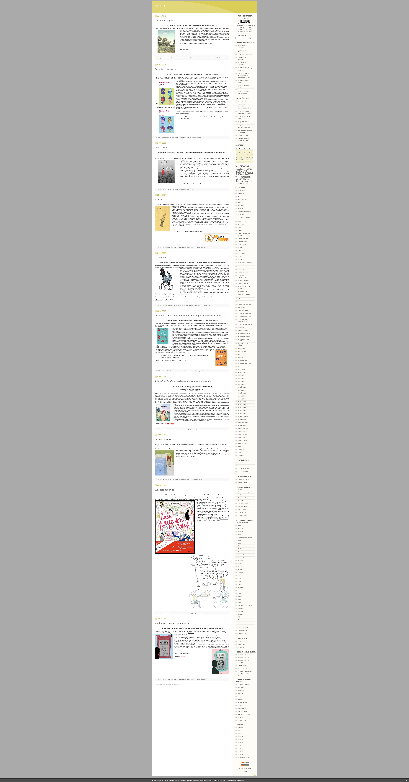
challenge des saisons (244, 211)
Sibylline (240, 587)
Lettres (240, 299)
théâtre (240, 452)
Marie (239, 602)
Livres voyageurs (243, 311)
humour (239, 174)
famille (246, 183)
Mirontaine (241, 647)
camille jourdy (195, 429)
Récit (239, 366)
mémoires (241, 327)
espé (209, 305)
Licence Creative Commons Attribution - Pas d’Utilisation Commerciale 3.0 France (245, 29)
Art (238, 196)
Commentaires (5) (198, 305)
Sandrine (240, 614)
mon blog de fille (242, 711)
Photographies (242, 351)
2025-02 (240, 742)
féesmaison (241, 699)
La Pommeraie (248, 55)
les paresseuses (242, 702)
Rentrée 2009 (242, 372)
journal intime (242, 270)
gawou (240, 564)
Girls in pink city (242, 668)
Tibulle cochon (242, 633)
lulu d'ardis (200, 613)
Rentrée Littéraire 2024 (244, 416)
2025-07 (240, 728)
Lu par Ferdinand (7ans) (245, 313)
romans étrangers (243, 428)
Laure (239, 584)
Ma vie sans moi (242, 708)
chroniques (241, 214)
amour (238, 179)
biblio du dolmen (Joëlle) (245, 537)
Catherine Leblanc (243, 498)
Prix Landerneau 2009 (244, 363)
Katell (239, 575)
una (193, 189)
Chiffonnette (241, 549)
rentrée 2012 (241, 381)
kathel (239, 578)
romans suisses (242, 440)
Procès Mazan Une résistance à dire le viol (245, 69)
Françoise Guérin (243, 504)
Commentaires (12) (184, 371)
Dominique (241, 561)
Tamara (240, 620)
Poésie (240, 354)
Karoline (240, 572)
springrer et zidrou (197, 479)
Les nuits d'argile (243, 104)
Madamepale (245, 469)
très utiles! (241, 455)
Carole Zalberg (242, 516)
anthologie (241, 193)
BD (239, 202)
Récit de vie (241, 369)
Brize (239, 540)
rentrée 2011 (241, 378)
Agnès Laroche (242, 495)
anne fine (239, 169)
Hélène (240, 567)
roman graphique (243, 422)
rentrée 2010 (241, 375)
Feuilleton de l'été (243, 238)
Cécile (240, 546)
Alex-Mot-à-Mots (242, 74)
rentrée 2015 (241, 390)
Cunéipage (245, 472)
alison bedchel (204, 679)
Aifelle (239, 55)
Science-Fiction (242, 443)
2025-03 (240, 739)
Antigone (240, 45)
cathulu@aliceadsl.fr (245, 769)
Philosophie (241, 348)
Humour (240, 247)
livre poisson (241, 308)
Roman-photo (242, 425)
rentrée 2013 (241, 384)
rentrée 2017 (241, 396)
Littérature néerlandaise (245, 305)
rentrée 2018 (241, 399)
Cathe (239, 543)
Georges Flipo (242, 513)
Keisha (240, 581)
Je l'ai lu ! (240, 256)
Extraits (240, 231)
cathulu (160, 6)
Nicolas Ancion (242, 510)
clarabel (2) (241, 558)
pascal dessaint (242, 180)
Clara (239, 552)
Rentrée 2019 (242, 402)
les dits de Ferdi (242, 291)
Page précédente (160, 684)
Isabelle (240, 569)
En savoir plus (239, 780)
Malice (240, 596)
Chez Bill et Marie (243, 655)
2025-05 (240, 734)
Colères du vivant (243, 135)
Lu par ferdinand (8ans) (244, 316)
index (239, 250)
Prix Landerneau (243, 360)
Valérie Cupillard (243, 482)
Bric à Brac (241, 208)
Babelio (240, 534)
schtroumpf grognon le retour (244, 172)
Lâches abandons (243, 283)
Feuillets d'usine (242, 241)
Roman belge (242, 419)
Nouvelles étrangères (244, 333)
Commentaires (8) (188, 613)
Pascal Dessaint (242, 501)
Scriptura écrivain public (245, 492)
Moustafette (241, 608)
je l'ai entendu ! (242, 253)
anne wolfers (204, 247)
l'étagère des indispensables (176, 57)
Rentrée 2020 (242, 405)
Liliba (239, 641)
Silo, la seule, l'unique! (244, 714)
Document (241, 225)
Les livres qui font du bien (191, 57)
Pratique (240, 357)
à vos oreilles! (242, 190)
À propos (245, 771)
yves (239, 623)
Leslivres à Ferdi (242, 630)
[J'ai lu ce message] (407, 780)
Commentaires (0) (191, 247)
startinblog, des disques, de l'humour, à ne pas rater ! (245, 673)
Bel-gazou (241, 687)
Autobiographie (242, 199)
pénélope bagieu (196, 137)
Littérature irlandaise (244, 302)
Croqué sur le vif (242, 222)
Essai (239, 228)
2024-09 (240, 754)
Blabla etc (241, 693)
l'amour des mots (243, 273)
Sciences (240, 446)
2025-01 (240, 745)
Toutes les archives (243, 757)
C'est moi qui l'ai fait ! (244, 479)
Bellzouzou (241, 690)
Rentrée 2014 (242, 387)
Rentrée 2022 (242, 411)
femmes (248, 169)
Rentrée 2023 (242, 414)
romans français (242, 431)
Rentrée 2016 (242, 393)
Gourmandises (242, 244)
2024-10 (240, 751)
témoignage (241, 449)
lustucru (240, 705)
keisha (240, 62)
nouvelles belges (243, 330)
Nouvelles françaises (244, 336)
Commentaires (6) (183, 479)
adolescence (247, 177)
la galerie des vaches (244, 280)
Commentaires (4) (212, 57)
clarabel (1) (241, 555)
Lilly (239, 590)
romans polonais (243, 437)
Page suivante (174, 684)
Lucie (239, 593)
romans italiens (242, 434)
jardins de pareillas (243, 658)
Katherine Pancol (243, 507)
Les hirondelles (242, 665)
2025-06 (240, 731)
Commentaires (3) (183, 137)
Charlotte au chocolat (244, 684)
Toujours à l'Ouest (243, 720)
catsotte (240, 696)
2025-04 (240, 736)
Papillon (240, 611)
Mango (240, 599)
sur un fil (240, 717)
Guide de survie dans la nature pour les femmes (244, 91)
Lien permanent (203, 57)
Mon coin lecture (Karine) (245, 605)
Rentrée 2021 (242, 408)
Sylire (239, 617)
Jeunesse (240, 267)
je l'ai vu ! (240, 259)
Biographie (241, 205)
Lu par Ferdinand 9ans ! (245, 324)
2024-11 (240, 748)
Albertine (240, 528)
